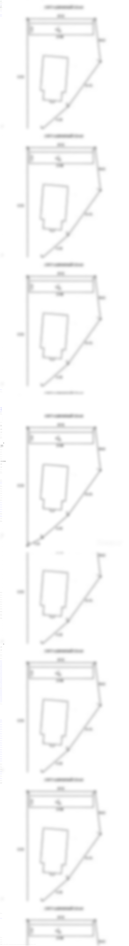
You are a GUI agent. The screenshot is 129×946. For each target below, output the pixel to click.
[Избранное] (2, 446)
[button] (65, 443)
